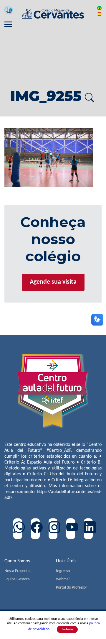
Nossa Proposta (17, 571)
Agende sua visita (53, 282)
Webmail (63, 579)
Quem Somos (17, 561)
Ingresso (63, 571)
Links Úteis (66, 561)
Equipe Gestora (17, 579)
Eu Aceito (67, 629)
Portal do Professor (71, 587)
